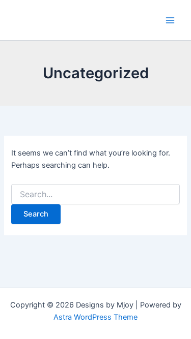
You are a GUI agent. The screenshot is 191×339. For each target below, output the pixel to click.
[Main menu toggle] (170, 20)
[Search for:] (95, 194)
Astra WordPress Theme (95, 317)
